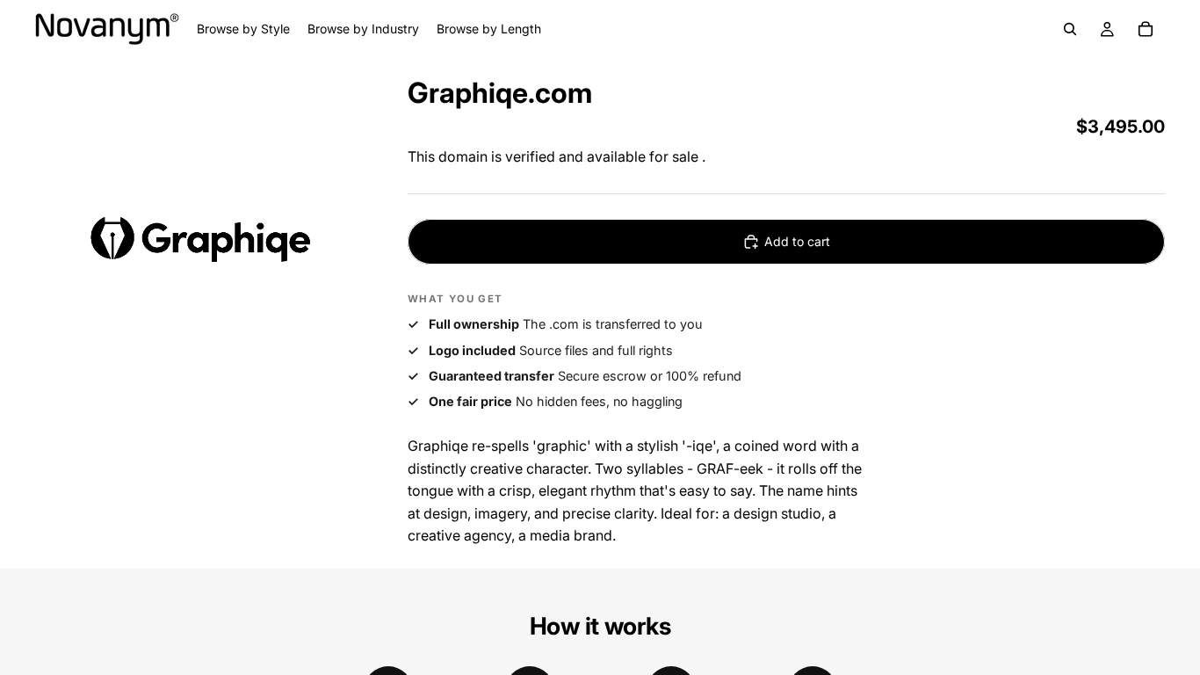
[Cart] (1145, 29)
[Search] (1070, 29)
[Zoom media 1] (200, 238)
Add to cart (797, 241)
